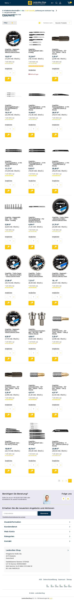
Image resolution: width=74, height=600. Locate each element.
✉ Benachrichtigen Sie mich (36, 66)
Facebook (63, 498)
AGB (40, 579)
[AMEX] (61, 586)
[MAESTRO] (70, 586)
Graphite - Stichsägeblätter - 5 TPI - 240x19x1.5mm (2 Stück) (13, 163)
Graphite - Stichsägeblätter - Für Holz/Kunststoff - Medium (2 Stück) (36, 219)
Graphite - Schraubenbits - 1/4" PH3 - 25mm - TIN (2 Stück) (36, 387)
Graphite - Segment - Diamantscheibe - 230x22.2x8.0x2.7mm (59, 274)
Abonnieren (44, 513)
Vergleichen (8, 68)
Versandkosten (9, 63)
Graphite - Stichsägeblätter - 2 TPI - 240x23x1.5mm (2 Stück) (60, 163)
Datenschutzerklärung (50, 579)
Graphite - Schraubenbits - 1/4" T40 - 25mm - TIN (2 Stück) (12, 387)
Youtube (68, 498)
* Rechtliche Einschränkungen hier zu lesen (13, 517)
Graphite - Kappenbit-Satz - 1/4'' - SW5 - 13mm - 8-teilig (13, 218)
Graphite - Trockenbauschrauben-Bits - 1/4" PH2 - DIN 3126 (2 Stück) (37, 331)
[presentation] (18, 10)
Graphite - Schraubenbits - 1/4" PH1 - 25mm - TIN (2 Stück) (59, 387)
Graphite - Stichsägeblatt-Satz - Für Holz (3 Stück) (12, 443)
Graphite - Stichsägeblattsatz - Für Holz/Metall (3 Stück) (12, 107)
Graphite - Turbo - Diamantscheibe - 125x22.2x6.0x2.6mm (36, 274)
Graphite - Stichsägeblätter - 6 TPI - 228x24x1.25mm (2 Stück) (60, 107)
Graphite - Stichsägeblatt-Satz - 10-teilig (36, 443)
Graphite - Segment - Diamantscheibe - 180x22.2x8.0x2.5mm (12, 50)
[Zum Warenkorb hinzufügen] (8, 79)
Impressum (61, 579)
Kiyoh (50, 598)
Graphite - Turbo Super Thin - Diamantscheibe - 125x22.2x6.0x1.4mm (13, 274)
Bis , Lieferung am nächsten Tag (38, 10)
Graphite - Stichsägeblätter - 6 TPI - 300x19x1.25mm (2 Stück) (37, 107)
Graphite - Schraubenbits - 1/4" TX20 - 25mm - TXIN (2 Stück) (60, 331)
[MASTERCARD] (52, 586)
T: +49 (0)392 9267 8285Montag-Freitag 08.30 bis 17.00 (11, 11)
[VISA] (48, 586)
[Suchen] (56, 3)
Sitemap (69, 579)
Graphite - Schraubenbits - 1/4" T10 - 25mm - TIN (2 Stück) (59, 51)
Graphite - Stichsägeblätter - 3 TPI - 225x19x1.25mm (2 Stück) (37, 163)
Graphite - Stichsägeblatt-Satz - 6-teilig (36, 50)
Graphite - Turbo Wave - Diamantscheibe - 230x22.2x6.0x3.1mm (60, 218)
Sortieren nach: (48, 23)
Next (70, 481)
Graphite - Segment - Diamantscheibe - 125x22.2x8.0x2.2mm (12, 330)
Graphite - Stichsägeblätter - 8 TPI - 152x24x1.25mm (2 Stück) (60, 444)
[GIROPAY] (65, 586)
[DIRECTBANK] (56, 586)
